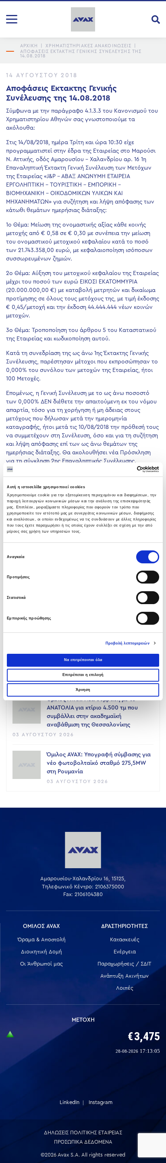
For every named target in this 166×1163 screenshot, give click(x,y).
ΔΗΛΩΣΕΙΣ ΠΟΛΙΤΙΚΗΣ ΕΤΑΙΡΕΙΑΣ (83, 1132)
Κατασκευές (124, 939)
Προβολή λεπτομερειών (127, 643)
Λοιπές (124, 988)
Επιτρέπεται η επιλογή (83, 675)
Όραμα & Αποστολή (42, 939)
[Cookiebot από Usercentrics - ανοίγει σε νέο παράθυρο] (124, 469)
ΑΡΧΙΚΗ (29, 46)
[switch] (147, 577)
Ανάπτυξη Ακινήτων (124, 975)
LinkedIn (69, 1102)
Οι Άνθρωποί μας (41, 963)
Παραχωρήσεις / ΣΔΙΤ (124, 963)
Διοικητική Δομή (41, 951)
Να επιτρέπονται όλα (83, 660)
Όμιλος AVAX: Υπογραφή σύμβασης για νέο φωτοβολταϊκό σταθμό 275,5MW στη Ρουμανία (99, 763)
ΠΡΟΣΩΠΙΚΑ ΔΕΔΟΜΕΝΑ (83, 1141)
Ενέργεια (125, 951)
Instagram (100, 1102)
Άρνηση (83, 690)
